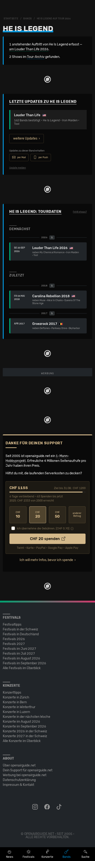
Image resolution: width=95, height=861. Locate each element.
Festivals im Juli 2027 (19, 654)
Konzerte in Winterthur (19, 707)
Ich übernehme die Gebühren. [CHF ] (43, 528)
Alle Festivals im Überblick (22, 668)
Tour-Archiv (36, 57)
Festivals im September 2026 (24, 663)
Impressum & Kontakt (18, 785)
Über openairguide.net (19, 765)
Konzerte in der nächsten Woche (26, 717)
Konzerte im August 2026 (21, 722)
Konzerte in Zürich (16, 697)
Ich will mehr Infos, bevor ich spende (46, 560)
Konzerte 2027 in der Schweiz (25, 736)
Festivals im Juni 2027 (19, 649)
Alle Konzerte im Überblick (22, 741)
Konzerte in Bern (15, 702)
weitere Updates (25, 138)
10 (18, 515)
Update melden (17, 168)
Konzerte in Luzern (16, 712)
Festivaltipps (12, 624)
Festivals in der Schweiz (20, 629)
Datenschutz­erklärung (19, 780)
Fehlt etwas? (80, 212)
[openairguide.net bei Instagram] (35, 807)
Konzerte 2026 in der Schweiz (25, 731)
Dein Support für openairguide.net (27, 770)
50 (57, 515)
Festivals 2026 (14, 639)
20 (37, 515)
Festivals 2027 (14, 644)
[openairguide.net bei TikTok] (59, 807)
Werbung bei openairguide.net (24, 775)
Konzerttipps (12, 693)
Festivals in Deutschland (21, 634)
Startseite (11, 18)
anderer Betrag (77, 515)
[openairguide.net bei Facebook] (47, 807)
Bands (27, 18)
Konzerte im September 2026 (24, 726)
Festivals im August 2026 (21, 658)
